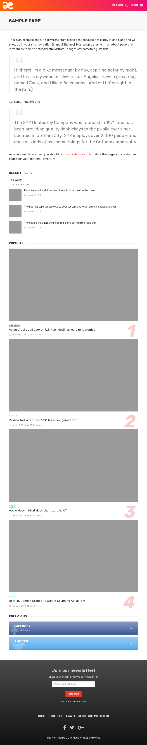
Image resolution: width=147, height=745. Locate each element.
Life (60, 716)
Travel (71, 716)
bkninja (96, 737)
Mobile (13, 416)
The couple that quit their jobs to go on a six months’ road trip (60, 222)
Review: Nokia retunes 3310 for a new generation (43, 420)
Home (41, 716)
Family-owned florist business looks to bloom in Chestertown (59, 190)
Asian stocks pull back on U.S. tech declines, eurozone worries (52, 329)
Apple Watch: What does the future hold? (38, 510)
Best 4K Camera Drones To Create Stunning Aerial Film (47, 601)
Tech (12, 506)
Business (14, 325)
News (82, 716)
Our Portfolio (98, 716)
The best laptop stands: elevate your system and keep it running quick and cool (70, 206)
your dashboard (77, 154)
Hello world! (15, 180)
